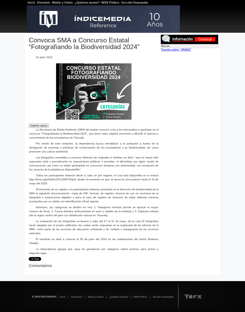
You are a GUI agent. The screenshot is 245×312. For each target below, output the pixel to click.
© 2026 (36, 296)
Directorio (43, 2)
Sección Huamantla (134, 2)
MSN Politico (110, 2)
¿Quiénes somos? (87, 2)
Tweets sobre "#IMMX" (176, 49)
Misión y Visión (62, 2)
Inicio (31, 2)
